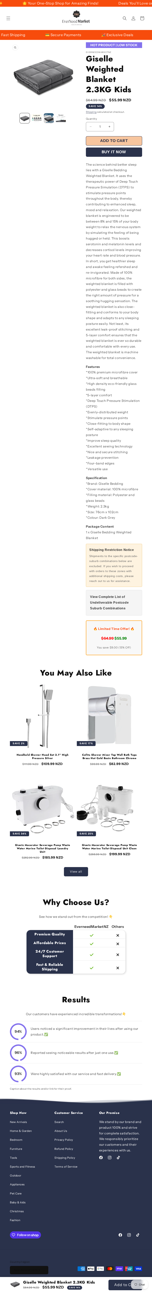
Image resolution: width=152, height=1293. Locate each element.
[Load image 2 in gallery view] (37, 118)
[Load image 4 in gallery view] (61, 118)
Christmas (17, 1211)
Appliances (17, 1184)
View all (76, 871)
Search (59, 1122)
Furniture (16, 1149)
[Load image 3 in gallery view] (49, 118)
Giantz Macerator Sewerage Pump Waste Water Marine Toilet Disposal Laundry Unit (42, 849)
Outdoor (15, 1175)
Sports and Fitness (22, 1166)
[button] (8, 18)
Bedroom (16, 1140)
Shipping (91, 111)
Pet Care (16, 1193)
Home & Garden (21, 1131)
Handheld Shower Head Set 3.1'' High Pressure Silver (43, 756)
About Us (60, 1131)
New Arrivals (18, 1122)
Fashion (15, 1220)
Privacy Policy (63, 1140)
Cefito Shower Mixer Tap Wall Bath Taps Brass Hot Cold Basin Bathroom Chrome (109, 756)
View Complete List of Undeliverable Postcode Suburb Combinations (109, 602)
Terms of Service (66, 1166)
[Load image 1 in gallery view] (25, 118)
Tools (13, 1158)
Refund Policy (63, 1149)
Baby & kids (18, 1202)
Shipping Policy (64, 1158)
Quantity (91, 118)
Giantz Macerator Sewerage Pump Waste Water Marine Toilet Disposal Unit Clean (109, 847)
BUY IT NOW (114, 152)
